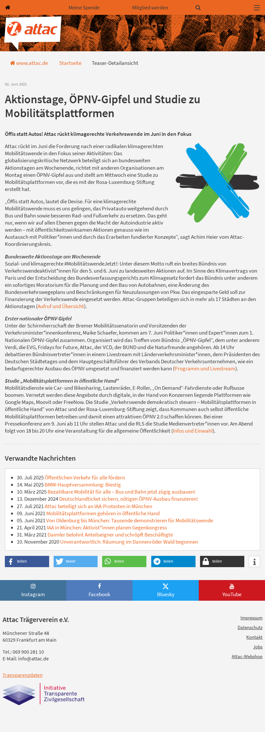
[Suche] (222, 7)
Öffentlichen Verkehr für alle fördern (84, 477)
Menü (257, 7)
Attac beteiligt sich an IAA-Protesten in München (98, 506)
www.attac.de (31, 62)
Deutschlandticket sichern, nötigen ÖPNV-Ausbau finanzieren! (128, 498)
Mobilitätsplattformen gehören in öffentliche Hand (102, 513)
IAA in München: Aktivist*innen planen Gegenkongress (106, 527)
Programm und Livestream (205, 368)
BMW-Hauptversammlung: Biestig (82, 484)
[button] (27, 561)
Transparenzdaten (23, 675)
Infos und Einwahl (193, 430)
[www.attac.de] (31, 7)
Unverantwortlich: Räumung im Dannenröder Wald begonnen (128, 541)
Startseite (69, 62)
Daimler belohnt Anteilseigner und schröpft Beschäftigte (110, 534)
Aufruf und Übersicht (60, 306)
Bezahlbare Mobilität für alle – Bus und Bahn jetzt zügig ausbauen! (121, 491)
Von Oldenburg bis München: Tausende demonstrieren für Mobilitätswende (129, 520)
